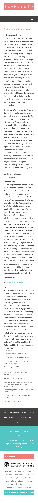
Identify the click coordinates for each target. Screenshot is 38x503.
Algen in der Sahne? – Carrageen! (15, 378)
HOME (11, 431)
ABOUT (31, 418)
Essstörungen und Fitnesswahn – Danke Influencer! (18, 368)
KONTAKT (19, 423)
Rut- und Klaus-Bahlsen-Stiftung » (19, 492)
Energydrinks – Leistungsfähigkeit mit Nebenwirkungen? (17, 362)
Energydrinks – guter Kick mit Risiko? (17, 357)
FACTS (32, 412)
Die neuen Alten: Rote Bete (13, 401)
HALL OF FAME (9, 418)
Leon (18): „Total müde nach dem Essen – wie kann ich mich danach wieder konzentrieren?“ (18, 384)
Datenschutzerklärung (17, 282)
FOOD (6, 412)
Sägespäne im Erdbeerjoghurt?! (15, 354)
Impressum (23, 440)
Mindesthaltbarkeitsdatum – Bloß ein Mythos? (17, 396)
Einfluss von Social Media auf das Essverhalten (15, 374)
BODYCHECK (14, 412)
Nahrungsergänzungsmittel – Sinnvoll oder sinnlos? (19, 391)
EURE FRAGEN (21, 418)
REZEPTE (24, 412)
